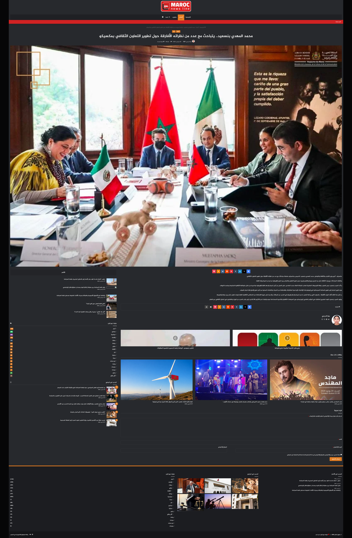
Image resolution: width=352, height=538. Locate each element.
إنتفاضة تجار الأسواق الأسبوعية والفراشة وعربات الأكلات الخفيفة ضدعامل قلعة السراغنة (81, 295)
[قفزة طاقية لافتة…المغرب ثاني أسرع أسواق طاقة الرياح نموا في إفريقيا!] (157, 380)
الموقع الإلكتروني (222, 447)
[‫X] (324, 319)
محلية (113, 355)
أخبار (181, 17)
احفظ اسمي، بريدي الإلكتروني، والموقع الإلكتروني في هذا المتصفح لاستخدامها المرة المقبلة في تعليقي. (313, 455)
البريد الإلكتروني (337, 447)
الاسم (340, 439)
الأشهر (63, 272)
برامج (174, 17)
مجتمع (113, 332)
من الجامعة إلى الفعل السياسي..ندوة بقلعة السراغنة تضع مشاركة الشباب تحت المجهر (81, 388)
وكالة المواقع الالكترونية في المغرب (19, 535)
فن (174, 31)
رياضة (113, 343)
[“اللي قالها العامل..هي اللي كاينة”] (112, 306)
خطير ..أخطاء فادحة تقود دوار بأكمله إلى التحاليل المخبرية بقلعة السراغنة (84, 279)
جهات (113, 341)
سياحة (113, 370)
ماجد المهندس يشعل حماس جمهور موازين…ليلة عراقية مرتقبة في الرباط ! (321, 402)
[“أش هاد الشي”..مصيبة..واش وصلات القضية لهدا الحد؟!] (112, 314)
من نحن (317, 535)
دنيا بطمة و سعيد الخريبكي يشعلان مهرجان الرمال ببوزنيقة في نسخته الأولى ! (245, 402)
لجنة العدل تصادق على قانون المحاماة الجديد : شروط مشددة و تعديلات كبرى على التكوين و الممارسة (77, 396)
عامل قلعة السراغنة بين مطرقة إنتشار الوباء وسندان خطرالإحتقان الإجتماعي (84, 287)
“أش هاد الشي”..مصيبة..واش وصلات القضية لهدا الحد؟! (89, 312)
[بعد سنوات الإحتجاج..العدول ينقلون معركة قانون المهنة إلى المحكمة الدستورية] (245, 501)
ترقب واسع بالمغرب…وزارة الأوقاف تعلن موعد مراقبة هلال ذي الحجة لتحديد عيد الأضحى (81, 404)
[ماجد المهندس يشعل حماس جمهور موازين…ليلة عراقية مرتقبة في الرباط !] (306, 380)
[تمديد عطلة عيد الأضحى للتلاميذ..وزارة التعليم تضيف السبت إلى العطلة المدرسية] (112, 422)
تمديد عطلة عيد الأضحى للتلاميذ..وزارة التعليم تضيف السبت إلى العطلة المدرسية (82, 420)
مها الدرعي (188, 42)
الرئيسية (188, 17)
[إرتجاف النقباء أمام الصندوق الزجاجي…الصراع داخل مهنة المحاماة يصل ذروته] (190, 502)
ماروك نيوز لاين (324, 535)
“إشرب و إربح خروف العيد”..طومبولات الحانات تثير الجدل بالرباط (87, 412)
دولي (114, 346)
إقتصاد (113, 338)
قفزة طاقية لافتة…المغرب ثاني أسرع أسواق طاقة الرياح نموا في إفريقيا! (173, 402)
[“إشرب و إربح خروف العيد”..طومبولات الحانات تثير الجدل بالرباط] (112, 414)
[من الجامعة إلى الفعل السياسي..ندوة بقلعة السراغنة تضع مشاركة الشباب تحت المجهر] (112, 390)
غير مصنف (112, 361)
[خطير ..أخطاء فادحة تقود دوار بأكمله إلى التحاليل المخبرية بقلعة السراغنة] (112, 281)
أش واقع (113, 376)
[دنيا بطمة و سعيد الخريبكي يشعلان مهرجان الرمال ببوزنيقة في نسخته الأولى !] (231, 380)
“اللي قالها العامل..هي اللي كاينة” (95, 304)
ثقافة (113, 349)
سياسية (113, 335)
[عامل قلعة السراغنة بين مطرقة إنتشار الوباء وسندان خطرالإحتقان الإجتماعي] (112, 290)
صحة (114, 358)
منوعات (113, 367)
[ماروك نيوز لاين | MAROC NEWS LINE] (176, 6)
